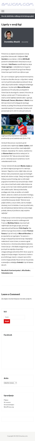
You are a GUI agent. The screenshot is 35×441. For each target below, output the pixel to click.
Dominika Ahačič (12, 42)
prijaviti (28, 299)
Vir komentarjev (9, 404)
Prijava (6, 400)
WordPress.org (9, 407)
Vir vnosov (7, 402)
